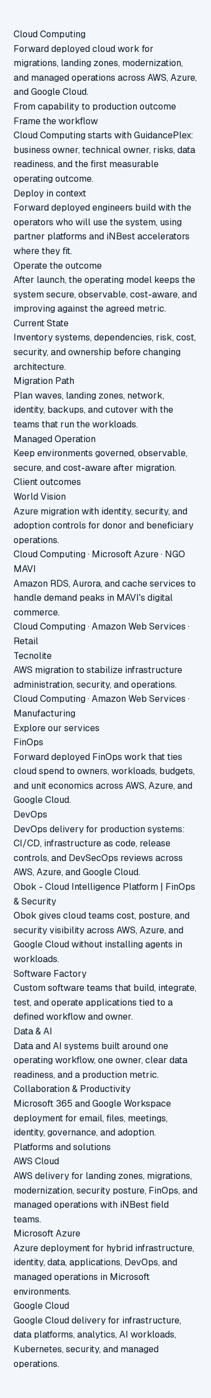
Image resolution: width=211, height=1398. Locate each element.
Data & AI (33, 1031)
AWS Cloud (36, 1161)
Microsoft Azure (47, 1233)
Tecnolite (33, 656)
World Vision (40, 497)
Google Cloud (41, 1306)
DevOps (30, 814)
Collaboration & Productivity (72, 1089)
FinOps (28, 742)
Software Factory (50, 974)
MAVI (25, 569)
